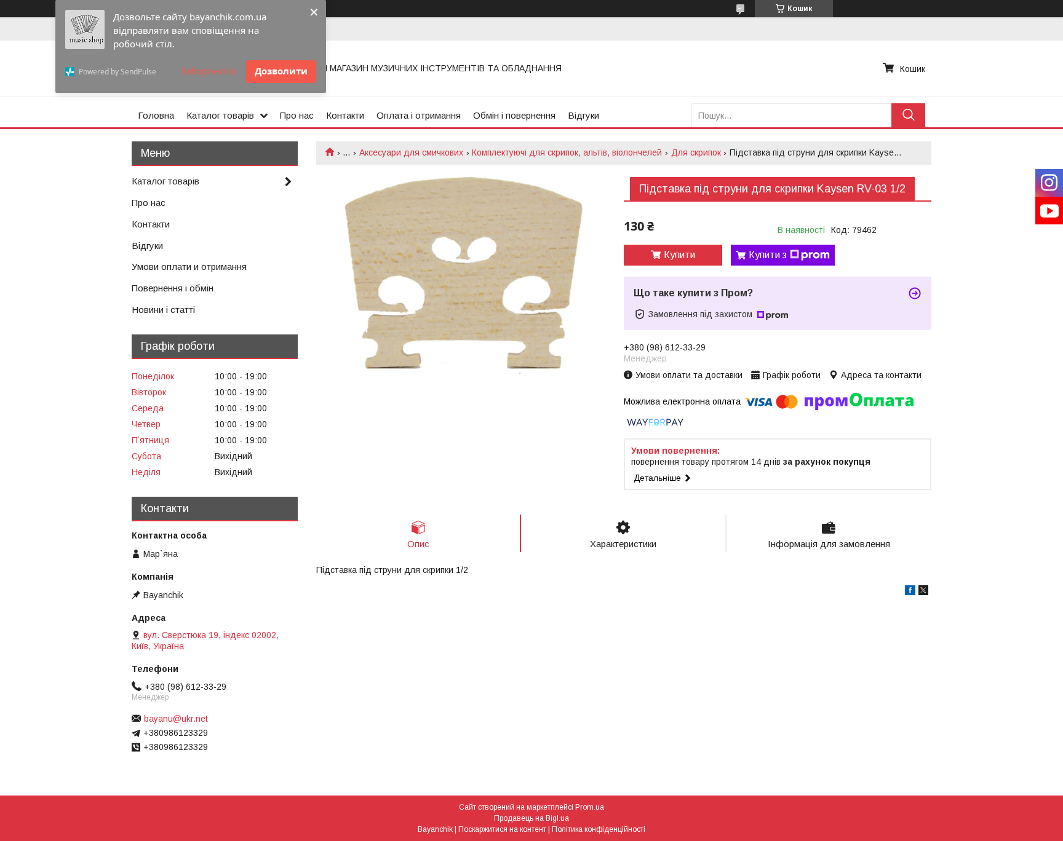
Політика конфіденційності (598, 829)
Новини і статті (163, 309)
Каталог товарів (220, 115)
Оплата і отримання (418, 115)
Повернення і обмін (172, 288)
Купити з (768, 255)
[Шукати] (908, 115)
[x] (923, 592)
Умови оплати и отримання (189, 266)
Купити (679, 255)
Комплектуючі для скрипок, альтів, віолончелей (567, 152)
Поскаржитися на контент (502, 829)
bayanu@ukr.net (176, 719)
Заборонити (208, 71)
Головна (156, 115)
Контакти (345, 115)
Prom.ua (589, 807)
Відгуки (583, 115)
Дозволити (281, 71)
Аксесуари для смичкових (411, 152)
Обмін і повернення (514, 115)
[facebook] (910, 592)
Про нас (297, 115)
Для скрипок (696, 152)
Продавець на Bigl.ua (531, 818)
